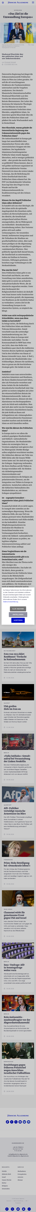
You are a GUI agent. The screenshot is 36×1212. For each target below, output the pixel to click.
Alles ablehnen (18, 609)
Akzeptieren (18, 620)
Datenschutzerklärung (10, 602)
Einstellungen (18, 615)
